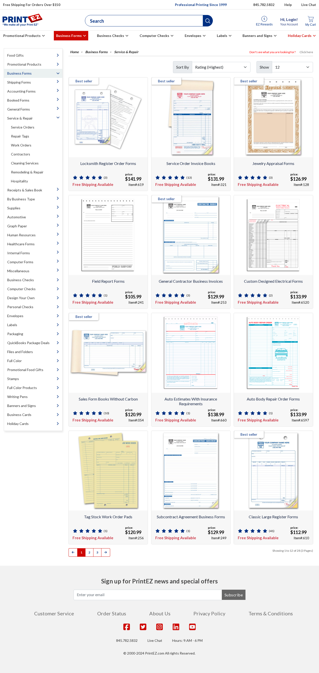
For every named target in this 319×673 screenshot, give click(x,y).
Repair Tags (20, 136)
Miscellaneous (18, 271)
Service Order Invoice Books (190, 163)
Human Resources (21, 235)
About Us (159, 613)
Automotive (16, 217)
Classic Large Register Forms (273, 516)
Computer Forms (20, 262)
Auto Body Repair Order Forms (273, 399)
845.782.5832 (264, 5)
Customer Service (54, 613)
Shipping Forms (19, 82)
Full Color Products (22, 388)
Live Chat (308, 5)
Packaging (15, 334)
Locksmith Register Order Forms (108, 163)
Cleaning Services (25, 163)
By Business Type (21, 199)
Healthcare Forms (21, 244)
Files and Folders (20, 352)
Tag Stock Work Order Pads (108, 516)
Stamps (13, 379)
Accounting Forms (21, 91)
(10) (106, 413)
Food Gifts (15, 55)
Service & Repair (20, 118)
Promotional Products (22, 35)
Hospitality (19, 181)
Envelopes (193, 35)
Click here (306, 52)
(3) (105, 177)
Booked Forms (18, 100)
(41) (271, 531)
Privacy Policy (209, 613)
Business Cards (19, 414)
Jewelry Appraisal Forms (273, 163)
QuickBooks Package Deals (28, 343)
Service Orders (22, 127)
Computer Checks (154, 35)
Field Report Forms (108, 281)
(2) (271, 295)
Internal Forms (18, 253)
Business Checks (110, 35)
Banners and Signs (257, 35)
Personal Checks (20, 307)
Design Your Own (21, 298)
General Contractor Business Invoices (191, 281)
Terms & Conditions (270, 613)
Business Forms (69, 35)
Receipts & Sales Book (24, 190)
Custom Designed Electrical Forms (273, 281)
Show (264, 67)
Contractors (20, 154)
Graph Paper (17, 226)
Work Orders (21, 145)
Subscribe (234, 594)
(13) (189, 177)
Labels (222, 35)
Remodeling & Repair (27, 172)
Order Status (111, 613)
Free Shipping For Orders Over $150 (31, 5)
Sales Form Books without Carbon (108, 399)
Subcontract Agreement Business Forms (191, 516)
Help (288, 5)
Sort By (182, 67)
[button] (208, 20)
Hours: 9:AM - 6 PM (187, 640)
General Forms (18, 109)
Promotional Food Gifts (25, 370)
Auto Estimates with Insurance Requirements (190, 401)
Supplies (13, 208)
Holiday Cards (300, 35)
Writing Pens (17, 397)
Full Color (14, 361)
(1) (105, 295)
